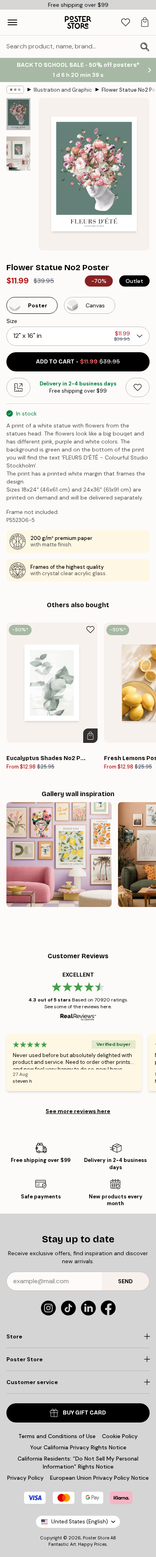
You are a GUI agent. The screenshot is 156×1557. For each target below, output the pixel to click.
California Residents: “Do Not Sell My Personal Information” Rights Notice (78, 1462)
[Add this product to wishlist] (138, 387)
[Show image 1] (18, 114)
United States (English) (79, 1521)
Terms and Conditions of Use (57, 1436)
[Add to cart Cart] (90, 735)
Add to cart (78, 361)
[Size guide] (18, 387)
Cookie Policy (120, 1436)
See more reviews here (78, 1111)
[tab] (125, 22)
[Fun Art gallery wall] (59, 854)
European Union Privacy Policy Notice (99, 1477)
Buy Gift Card (84, 1412)
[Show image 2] (18, 153)
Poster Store (96, 1538)
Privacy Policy (25, 1477)
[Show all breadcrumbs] (15, 90)
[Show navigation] (12, 22)
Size (11, 321)
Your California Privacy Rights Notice (78, 1447)
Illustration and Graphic (63, 89)
